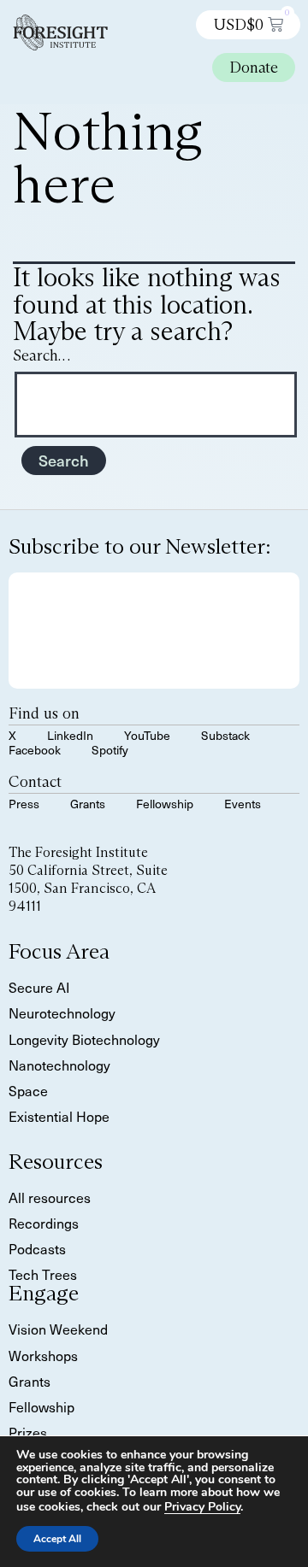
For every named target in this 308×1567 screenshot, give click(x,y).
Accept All (57, 1539)
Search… (41, 356)
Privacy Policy (202, 1507)
